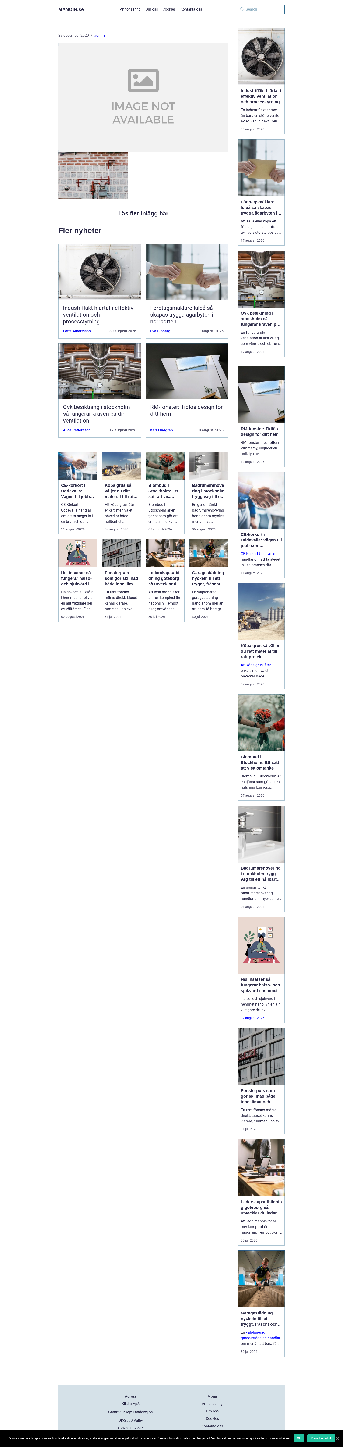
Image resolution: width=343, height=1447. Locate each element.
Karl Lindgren (161, 430)
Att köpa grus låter (256, 665)
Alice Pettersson (77, 430)
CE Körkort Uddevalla (258, 554)
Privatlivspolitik (321, 1438)
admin (99, 35)
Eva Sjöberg (160, 331)
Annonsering (130, 9)
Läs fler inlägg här (143, 213)
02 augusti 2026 (252, 1018)
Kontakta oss (191, 9)
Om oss (151, 9)
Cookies (169, 9)
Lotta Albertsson (77, 331)
